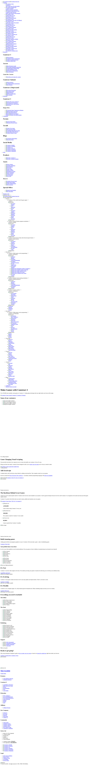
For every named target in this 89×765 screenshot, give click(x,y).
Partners (4, 700)
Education (5, 96)
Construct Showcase (5, 590)
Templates (12, 172)
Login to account (12, 386)
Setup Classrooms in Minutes (17, 110)
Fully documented (10, 642)
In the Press (5, 716)
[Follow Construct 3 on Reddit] (10, 145)
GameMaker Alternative (8, 684)
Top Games (12, 128)
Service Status (6, 760)
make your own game (34, 464)
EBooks (11, 166)
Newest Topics (14, 122)
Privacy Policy (6, 757)
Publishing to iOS (13, 69)
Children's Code (6, 758)
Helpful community (10, 644)
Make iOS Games (21, 272)
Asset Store (8, 338)
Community (5, 116)
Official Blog (14, 138)
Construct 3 (17, 200)
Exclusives (10, 184)
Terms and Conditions (7, 755)
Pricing (4, 687)
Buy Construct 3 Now (13, 655)
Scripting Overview (14, 59)
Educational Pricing (12, 112)
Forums (7, 351)
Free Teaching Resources (8, 698)
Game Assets (5, 722)
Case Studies (5, 690)
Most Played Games (15, 130)
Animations (12, 165)
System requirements (15, 58)
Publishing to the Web (16, 67)
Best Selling (12, 182)
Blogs (7, 377)
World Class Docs (14, 111)
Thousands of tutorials (10, 643)
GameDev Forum (6, 723)
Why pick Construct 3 (14, 101)
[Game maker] (11, 196)
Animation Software (7, 679)
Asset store (8, 645)
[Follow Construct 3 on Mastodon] (11, 151)
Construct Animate (18, 221)
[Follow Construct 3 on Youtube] (10, 146)
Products (5, 2)
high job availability (48, 475)
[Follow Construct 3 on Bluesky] (10, 148)
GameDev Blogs (6, 726)
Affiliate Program (6, 707)
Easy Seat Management (8, 696)
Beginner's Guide (12, 66)
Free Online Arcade (7, 727)
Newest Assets (13, 181)
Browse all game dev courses (14, 77)
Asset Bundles (13, 190)
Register (5, 193)
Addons (11, 164)
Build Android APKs (14, 68)
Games (10, 169)
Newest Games (12, 129)
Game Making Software (8, 678)
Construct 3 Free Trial (5, 544)
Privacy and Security (14, 104)
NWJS (12, 91)
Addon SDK (13, 61)
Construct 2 (14, 289)
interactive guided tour (41, 653)
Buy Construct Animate (13, 159)
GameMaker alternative (5, 572)
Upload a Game (13, 133)
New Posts (11, 139)
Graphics (11, 170)
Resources (5, 52)
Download (13, 90)
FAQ (10, 105)
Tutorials (10, 84)
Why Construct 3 (6, 695)
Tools (10, 176)
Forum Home (12, 121)
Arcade (7, 362)
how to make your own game (25, 653)
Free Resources (14, 102)
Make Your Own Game (8, 685)
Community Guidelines (8, 728)
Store (4, 152)
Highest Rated (13, 183)
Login (8, 193)
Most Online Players (13, 131)
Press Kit (5, 715)
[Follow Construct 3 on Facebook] (11, 150)
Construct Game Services (21, 237)
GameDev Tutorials (7, 724)
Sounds (13, 171)
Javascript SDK (12, 93)
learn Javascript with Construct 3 (16, 475)
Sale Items (10, 191)
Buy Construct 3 (12, 157)
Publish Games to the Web (22, 269)
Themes (11, 173)
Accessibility (5, 759)
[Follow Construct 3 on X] (9, 147)
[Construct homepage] (11, 1)
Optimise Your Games (21, 273)
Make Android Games (21, 270)
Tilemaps (11, 175)
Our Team (5, 713)
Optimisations (15, 70)
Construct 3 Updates (5, 581)
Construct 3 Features (21, 395)
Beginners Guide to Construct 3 (23, 268)
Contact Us (8, 385)
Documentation (6, 688)
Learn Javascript (6, 699)
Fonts (10, 168)
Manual (11, 57)
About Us (5, 712)
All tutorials (11, 71)
